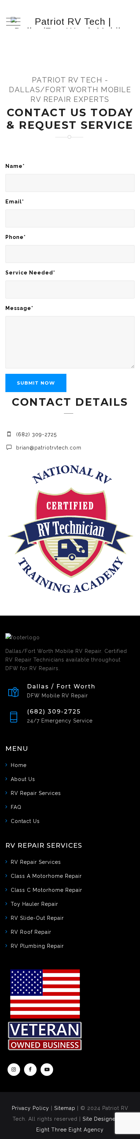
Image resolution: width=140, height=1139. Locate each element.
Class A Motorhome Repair (46, 876)
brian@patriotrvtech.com (48, 448)
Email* (14, 201)
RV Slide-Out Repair (37, 918)
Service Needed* (30, 273)
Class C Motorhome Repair (46, 890)
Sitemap (64, 1108)
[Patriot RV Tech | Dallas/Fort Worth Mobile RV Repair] (70, 22)
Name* (15, 166)
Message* (19, 308)
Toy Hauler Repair (34, 904)
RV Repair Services (36, 793)
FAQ (16, 807)
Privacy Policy (30, 1108)
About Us (23, 779)
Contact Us (25, 821)
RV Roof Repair (31, 932)
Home (19, 765)
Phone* (15, 237)
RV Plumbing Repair (37, 946)
